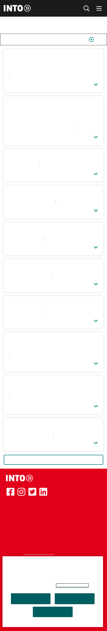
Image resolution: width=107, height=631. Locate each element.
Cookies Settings (53, 612)
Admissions (16, 523)
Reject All (74, 598)
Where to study (20, 517)
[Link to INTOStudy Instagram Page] (21, 491)
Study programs (20, 511)
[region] (52, 591)
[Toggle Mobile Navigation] (99, 8)
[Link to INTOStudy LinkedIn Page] (43, 491)
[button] (53, 83)
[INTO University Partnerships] (19, 478)
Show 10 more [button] (54, 460)
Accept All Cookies (31, 598)
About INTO (17, 505)
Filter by (20, 39)
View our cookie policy (72, 585)
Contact (13, 529)
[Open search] (86, 8)
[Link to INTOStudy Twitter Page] (32, 491)
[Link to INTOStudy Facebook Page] (10, 491)
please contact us (38, 553)
